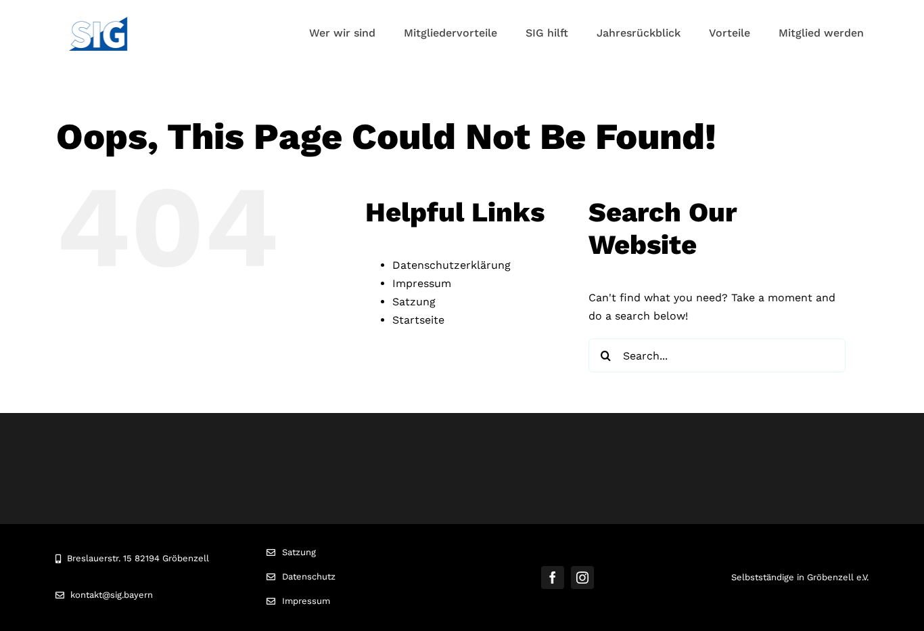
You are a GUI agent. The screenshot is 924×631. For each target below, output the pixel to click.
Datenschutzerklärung (451, 265)
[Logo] (98, 22)
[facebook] (552, 577)
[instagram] (582, 577)
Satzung (414, 301)
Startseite (418, 319)
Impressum (421, 283)
